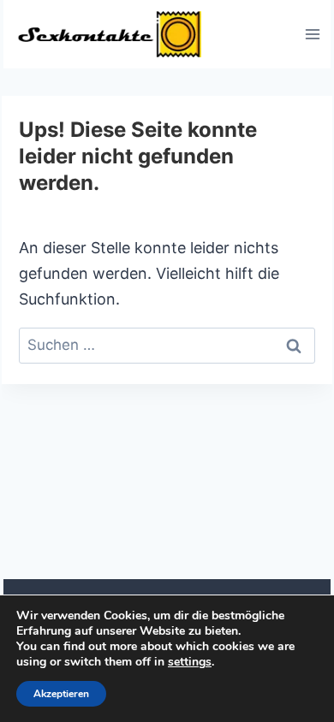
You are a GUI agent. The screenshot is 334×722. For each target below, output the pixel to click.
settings (190, 662)
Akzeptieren (61, 694)
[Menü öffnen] (312, 34)
